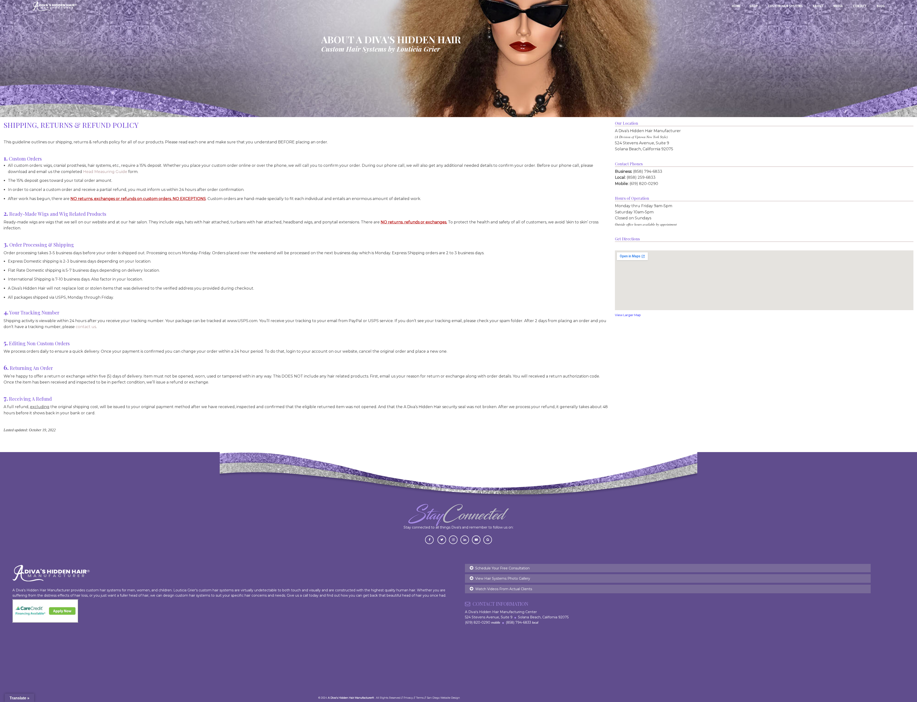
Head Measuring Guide (105, 171)
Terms (420, 697)
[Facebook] (429, 539)
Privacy (408, 697)
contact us (86, 326)
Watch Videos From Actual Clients (503, 589)
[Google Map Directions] (487, 539)
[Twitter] (441, 539)
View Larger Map (628, 315)
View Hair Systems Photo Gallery (502, 578)
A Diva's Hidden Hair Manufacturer (54, 6)
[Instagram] (453, 539)
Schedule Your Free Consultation (502, 568)
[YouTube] (476, 539)
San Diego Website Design (443, 697)
